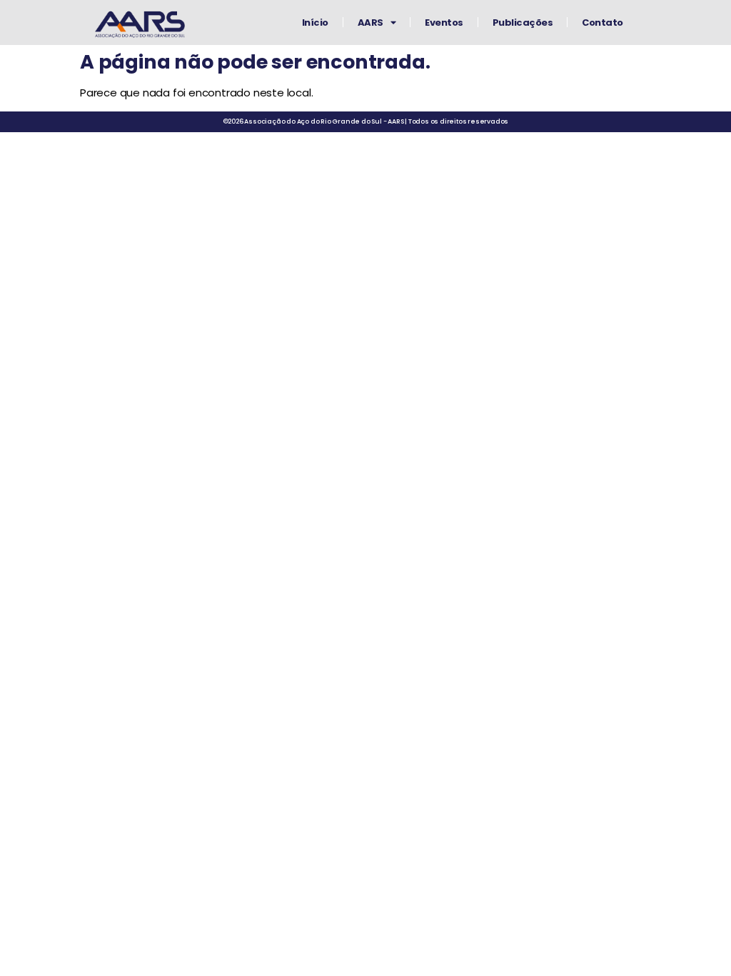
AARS (370, 22)
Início (315, 22)
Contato (602, 22)
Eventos (444, 22)
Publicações (523, 22)
